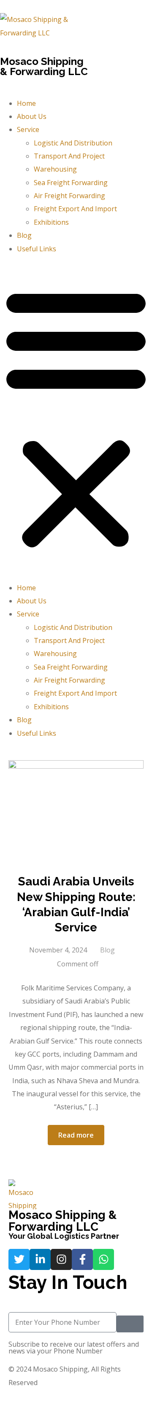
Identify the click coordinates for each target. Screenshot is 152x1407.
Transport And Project (69, 156)
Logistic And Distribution (73, 143)
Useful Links (36, 248)
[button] (76, 418)
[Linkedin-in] (40, 1259)
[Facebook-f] (82, 1259)
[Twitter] (19, 1259)
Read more (76, 1135)
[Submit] (130, 1324)
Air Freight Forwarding (69, 195)
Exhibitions (51, 222)
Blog (24, 235)
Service (28, 129)
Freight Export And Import (75, 208)
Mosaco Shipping (42, 61)
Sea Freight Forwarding (71, 182)
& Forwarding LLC (44, 71)
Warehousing (55, 169)
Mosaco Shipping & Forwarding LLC (62, 1221)
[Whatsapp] (103, 1259)
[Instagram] (61, 1259)
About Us (31, 116)
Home (26, 103)
